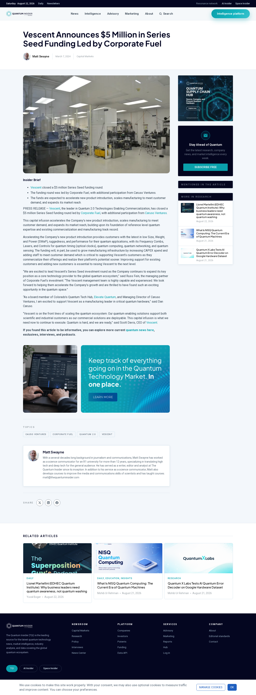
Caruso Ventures (156, 213)
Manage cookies (210, 687)
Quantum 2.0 (87, 434)
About (149, 13)
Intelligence (93, 13)
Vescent (36, 187)
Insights (126, 578)
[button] (39, 502)
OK (232, 687)
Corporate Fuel (90, 213)
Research (174, 578)
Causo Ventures (35, 434)
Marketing (132, 13)
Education (112, 578)
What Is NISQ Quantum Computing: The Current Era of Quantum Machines (212, 233)
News (74, 13)
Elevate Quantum (105, 297)
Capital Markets (85, 56)
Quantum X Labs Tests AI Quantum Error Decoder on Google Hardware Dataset (212, 253)
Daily (30, 578)
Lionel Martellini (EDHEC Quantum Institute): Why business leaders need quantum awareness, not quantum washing (210, 211)
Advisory (113, 13)
